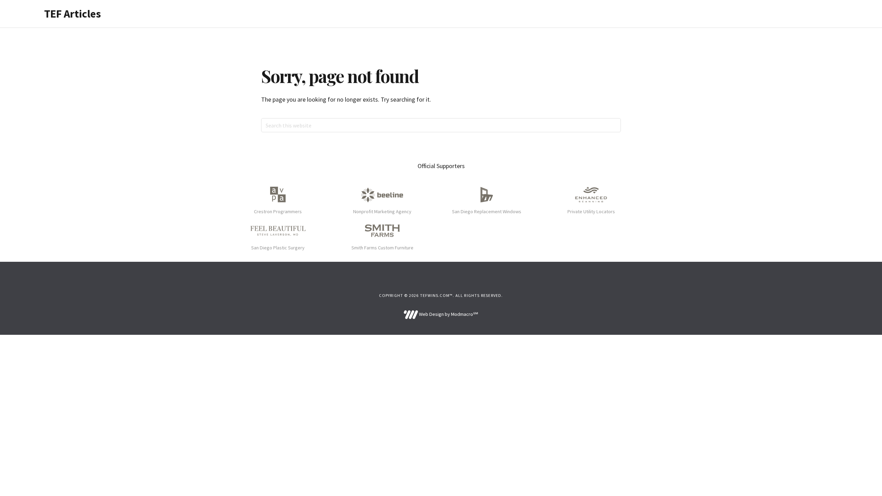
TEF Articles (72, 14)
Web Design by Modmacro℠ (448, 314)
